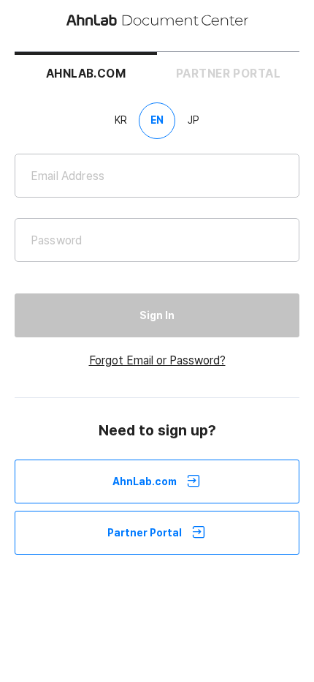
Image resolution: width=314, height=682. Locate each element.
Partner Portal (144, 533)
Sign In (157, 315)
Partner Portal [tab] (228, 73)
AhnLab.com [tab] (86, 73)
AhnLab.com (144, 481)
